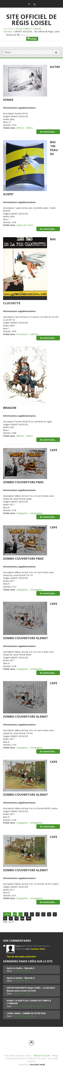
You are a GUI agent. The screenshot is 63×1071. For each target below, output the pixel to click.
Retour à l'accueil (42, 1055)
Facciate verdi (37, 1064)
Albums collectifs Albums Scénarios (29, 1006)
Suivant (22, 918)
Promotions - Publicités (27, 334)
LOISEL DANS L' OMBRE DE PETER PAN (26, 1013)
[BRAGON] (25, 375)
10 (17, 918)
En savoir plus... (48, 131)
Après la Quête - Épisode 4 (21, 978)
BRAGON (9, 408)
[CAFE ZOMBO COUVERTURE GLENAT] (25, 618)
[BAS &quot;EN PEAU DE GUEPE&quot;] (25, 165)
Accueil (19, 28)
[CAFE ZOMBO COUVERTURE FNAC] (25, 463)
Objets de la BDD (24, 225)
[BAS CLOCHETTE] (25, 268)
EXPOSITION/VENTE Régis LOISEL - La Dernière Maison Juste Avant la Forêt (31, 989)
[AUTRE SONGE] (25, 80)
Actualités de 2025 (21, 970)
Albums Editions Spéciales (24, 1016)
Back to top (31, 1042)
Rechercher (11, 34)
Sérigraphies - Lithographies (29, 513)
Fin (28, 918)
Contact (35, 948)
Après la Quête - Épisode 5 (21, 968)
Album (27, 28)
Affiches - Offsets (24, 127)
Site (42, 948)
